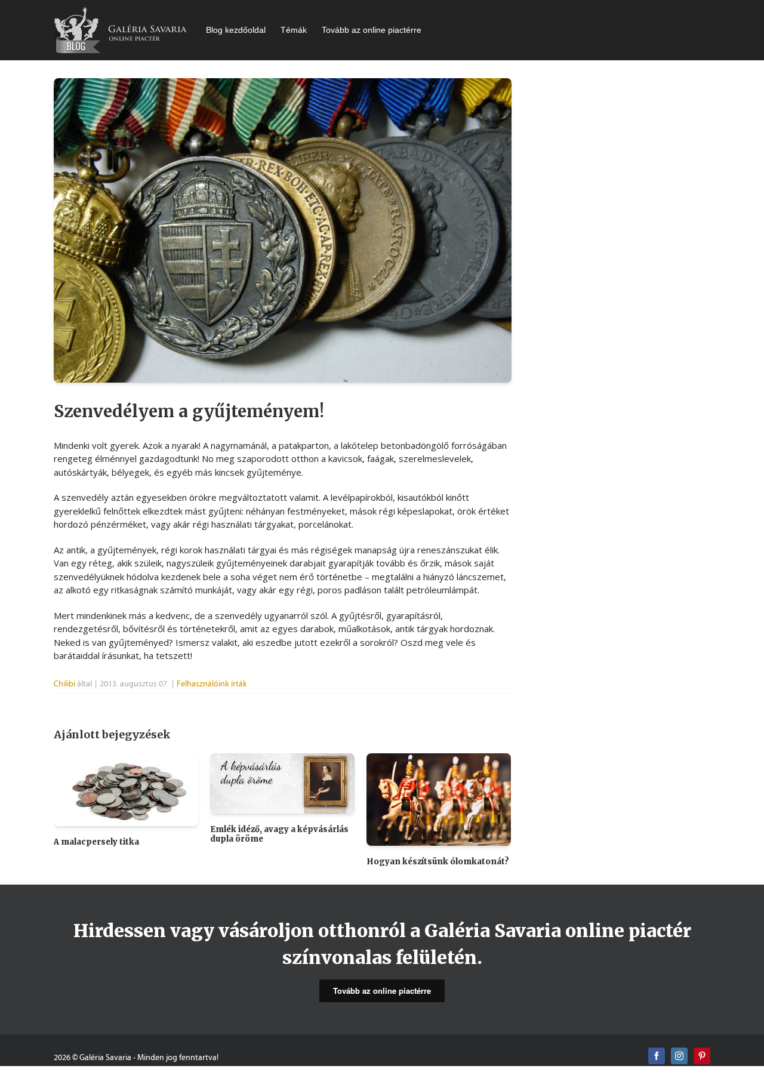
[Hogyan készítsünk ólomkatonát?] (438, 798)
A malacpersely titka (96, 842)
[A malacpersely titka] (126, 788)
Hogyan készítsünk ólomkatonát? (437, 862)
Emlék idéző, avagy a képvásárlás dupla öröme (279, 834)
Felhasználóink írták (212, 684)
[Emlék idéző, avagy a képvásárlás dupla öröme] (282, 782)
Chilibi (64, 684)
